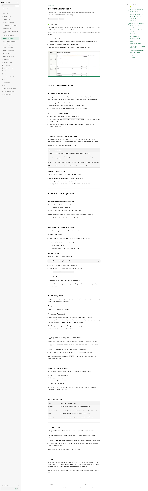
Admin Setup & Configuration (61, 193)
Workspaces (7, 65)
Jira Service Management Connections (9, 42)
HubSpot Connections (8, 35)
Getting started (7, 16)
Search (11, 5)
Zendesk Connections (8, 56)
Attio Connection (7, 28)
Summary (51, 459)
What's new (6, 485)
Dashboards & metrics (9, 76)
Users (50, 306)
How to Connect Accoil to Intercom (61, 202)
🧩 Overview (52, 24)
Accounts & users (8, 62)
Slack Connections (7, 53)
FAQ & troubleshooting (9, 91)
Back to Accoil (6, 9)
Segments (6, 74)
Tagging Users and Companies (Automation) (64, 338)
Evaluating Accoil (8, 94)
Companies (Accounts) (56, 314)
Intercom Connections (8, 38)
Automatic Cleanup (55, 277)
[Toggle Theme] (17, 489)
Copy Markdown (53, 18)
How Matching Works (55, 296)
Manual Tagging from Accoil (58, 368)
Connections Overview (8, 22)
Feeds (5, 79)
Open (60, 18)
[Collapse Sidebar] (18, 2)
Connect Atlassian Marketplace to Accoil (10, 31)
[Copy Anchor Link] (58, 24)
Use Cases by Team (55, 399)
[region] (74, 261)
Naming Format (53, 253)
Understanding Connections (10, 25)
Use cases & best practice (10, 88)
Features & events (8, 68)
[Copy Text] (99, 261)
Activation (6, 71)
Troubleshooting (54, 427)
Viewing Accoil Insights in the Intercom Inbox (64, 136)
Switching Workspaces (56, 171)
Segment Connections (8, 50)
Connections (7, 19)
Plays (5, 85)
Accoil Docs (5, 13)
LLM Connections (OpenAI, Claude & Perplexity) (9, 46)
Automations (7, 82)
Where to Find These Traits (58, 113)
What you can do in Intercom (60, 85)
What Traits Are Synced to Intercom (61, 228)
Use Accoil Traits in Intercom (58, 94)
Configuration (7, 59)
